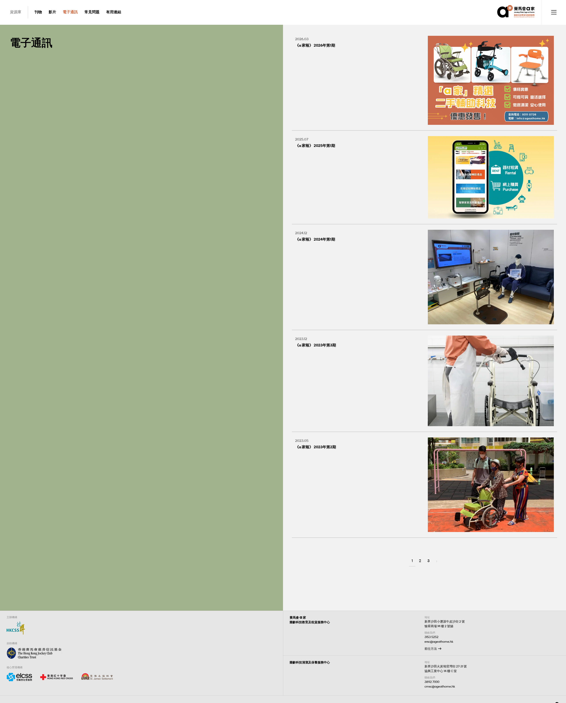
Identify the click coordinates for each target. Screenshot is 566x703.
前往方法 (430, 649)
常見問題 (91, 12)
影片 (52, 12)
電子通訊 (70, 12)
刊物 (38, 12)
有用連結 (113, 12)
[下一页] (436, 561)
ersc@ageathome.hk (438, 642)
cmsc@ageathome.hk (439, 686)
